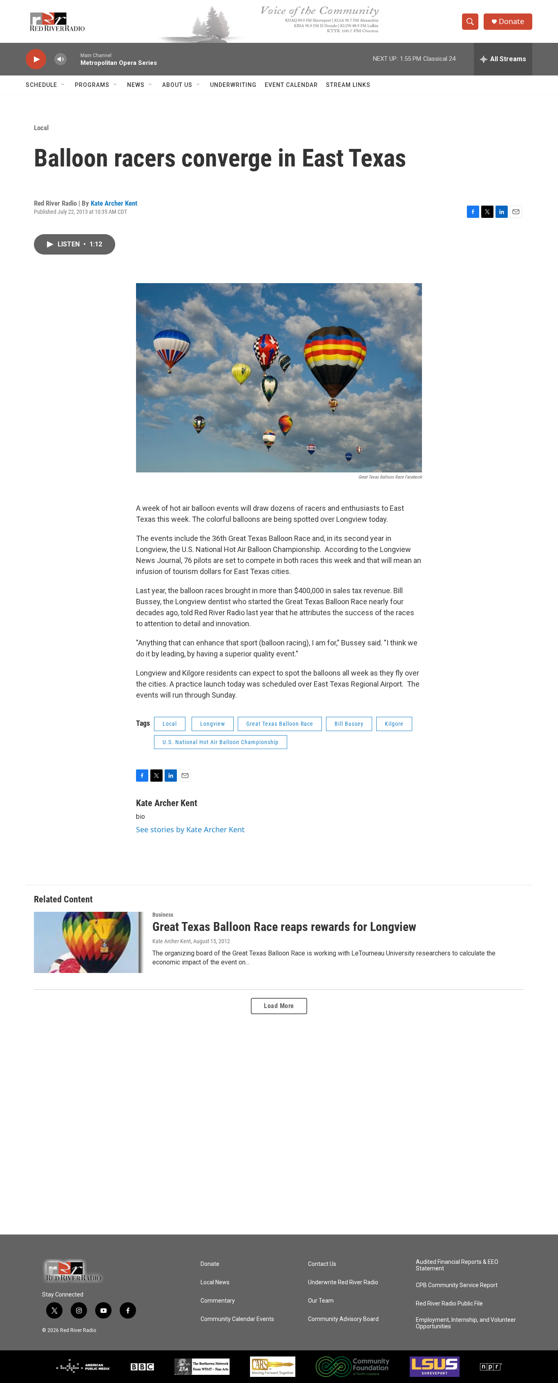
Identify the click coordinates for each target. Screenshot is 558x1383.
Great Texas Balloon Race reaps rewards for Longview (284, 927)
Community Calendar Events (237, 1319)
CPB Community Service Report (457, 1285)
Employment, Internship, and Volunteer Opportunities (466, 1323)
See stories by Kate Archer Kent (190, 829)
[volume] (60, 59)
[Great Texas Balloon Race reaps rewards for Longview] (89, 942)
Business (162, 914)
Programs (92, 85)
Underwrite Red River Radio (343, 1282)
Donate (511, 21)
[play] (35, 59)
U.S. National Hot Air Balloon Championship (221, 742)
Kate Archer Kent (114, 203)
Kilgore (394, 723)
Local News (215, 1282)
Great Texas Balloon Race (279, 723)
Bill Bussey (349, 723)
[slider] (73, 59)
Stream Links (348, 85)
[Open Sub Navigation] (63, 85)
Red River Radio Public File (449, 1304)
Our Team (321, 1301)
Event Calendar (291, 85)
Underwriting (233, 85)
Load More (279, 1006)
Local (41, 128)
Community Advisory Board (343, 1319)
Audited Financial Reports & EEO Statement (457, 1265)
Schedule (41, 85)
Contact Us (322, 1264)
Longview (212, 723)
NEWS (136, 85)
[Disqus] (279, 1124)
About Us (177, 85)
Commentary (218, 1301)
